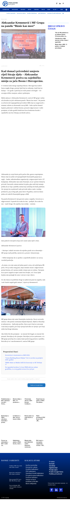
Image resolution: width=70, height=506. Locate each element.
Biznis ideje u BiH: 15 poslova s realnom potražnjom (61, 46)
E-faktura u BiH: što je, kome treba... (17, 417)
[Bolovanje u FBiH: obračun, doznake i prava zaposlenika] (5, 412)
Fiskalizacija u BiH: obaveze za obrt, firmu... (5, 401)
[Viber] (29, 61)
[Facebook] (57, 3)
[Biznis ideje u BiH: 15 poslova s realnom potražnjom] (17, 395)
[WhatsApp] (25, 61)
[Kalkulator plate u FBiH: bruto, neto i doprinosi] (17, 436)
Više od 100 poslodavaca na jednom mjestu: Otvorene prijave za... (61, 34)
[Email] (34, 61)
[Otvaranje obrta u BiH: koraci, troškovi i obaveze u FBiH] (29, 395)
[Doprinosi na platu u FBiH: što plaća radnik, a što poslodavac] (40, 395)
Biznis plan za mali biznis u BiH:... (29, 417)
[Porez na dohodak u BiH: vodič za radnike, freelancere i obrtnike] (5, 436)
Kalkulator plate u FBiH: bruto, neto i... (17, 442)
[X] (17, 61)
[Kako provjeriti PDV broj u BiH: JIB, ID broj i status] (40, 412)
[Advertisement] (23, 143)
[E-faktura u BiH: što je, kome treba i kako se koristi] (17, 412)
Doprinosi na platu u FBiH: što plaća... (40, 400)
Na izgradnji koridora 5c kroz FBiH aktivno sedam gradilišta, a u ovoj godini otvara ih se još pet (21, 368)
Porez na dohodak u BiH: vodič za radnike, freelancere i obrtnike (15, 487)
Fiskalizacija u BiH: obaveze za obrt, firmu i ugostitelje (61, 40)
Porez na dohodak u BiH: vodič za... (4, 443)
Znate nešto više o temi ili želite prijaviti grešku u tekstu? (23, 379)
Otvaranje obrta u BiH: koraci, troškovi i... (28, 401)
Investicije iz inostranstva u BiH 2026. (17, 355)
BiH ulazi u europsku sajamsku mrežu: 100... (40, 443)
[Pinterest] (63, 3)
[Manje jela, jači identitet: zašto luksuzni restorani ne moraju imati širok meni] (29, 436)
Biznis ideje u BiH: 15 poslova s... (17, 400)
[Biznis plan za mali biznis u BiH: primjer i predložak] (29, 412)
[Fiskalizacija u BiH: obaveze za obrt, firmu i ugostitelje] (5, 395)
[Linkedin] (60, 3)
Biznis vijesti (4, 19)
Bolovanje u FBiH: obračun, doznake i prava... (5, 419)
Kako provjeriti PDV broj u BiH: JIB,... (40, 418)
